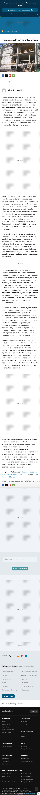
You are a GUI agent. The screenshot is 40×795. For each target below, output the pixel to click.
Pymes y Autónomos (27, 761)
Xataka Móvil (6, 724)
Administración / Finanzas (29, 671)
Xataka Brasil (6, 776)
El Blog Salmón (25, 758)
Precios (14, 31)
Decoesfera (5, 761)
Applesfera (5, 727)
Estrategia (5, 675)
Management (6, 679)
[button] (14, 90)
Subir (33, 711)
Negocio (4, 686)
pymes (4, 682)
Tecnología (24, 679)
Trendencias (6, 758)
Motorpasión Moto (26, 749)
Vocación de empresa (16, 481)
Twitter (6, 75)
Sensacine (24, 734)
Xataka (4, 721)
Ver (21, 568)
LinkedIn (26, 655)
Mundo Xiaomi (6, 732)
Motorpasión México (27, 782)
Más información (30, 793)
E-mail (13, 75)
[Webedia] (8, 712)
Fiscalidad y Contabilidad (29, 675)
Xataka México (6, 773)
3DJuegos (24, 721)
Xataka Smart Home (8, 729)
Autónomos (24, 682)
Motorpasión (24, 746)
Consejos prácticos (8, 671)
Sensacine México (26, 776)
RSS (18, 655)
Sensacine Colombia (27, 779)
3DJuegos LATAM (26, 773)
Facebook (3, 75)
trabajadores (25, 690)
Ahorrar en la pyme (27, 686)
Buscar (37, 704)
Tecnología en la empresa (10, 690)
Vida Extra (24, 724)
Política (28, 481)
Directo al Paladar (7, 746)
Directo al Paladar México (9, 782)
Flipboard (10, 75)
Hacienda (7, 31)
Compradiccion (6, 764)
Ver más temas (8, 696)
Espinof (23, 736)
